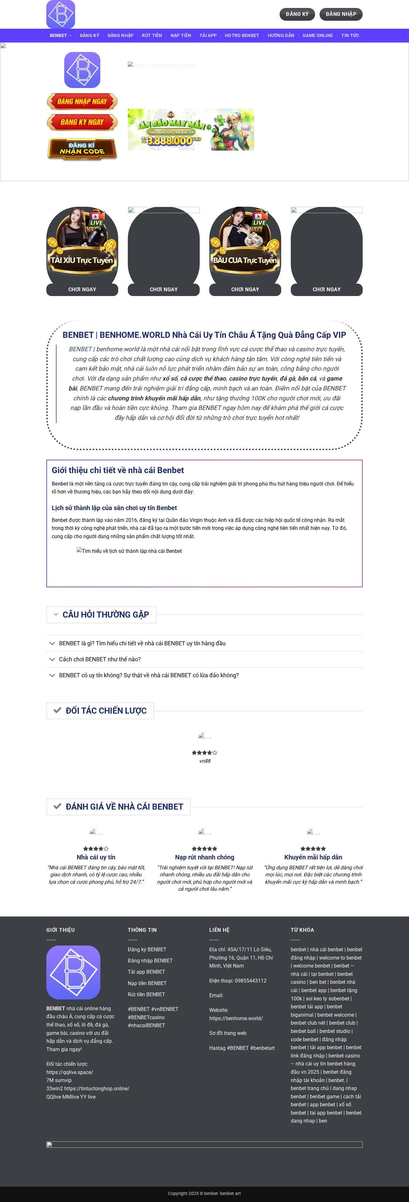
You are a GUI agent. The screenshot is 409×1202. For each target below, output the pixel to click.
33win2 (54, 1089)
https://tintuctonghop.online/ (97, 1089)
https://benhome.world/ (236, 1018)
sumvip (63, 1080)
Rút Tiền (152, 35)
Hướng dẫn (281, 35)
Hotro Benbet (242, 35)
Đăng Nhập (121, 35)
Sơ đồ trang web (227, 1033)
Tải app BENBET (146, 972)
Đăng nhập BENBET (150, 961)
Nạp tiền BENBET (147, 983)
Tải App (208, 35)
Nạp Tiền (181, 35)
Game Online (318, 35)
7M (50, 1080)
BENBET (58, 35)
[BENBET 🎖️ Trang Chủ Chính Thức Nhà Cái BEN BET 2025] (78, 14)
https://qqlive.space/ (69, 1072)
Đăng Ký (89, 35)
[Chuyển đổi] (52, 644)
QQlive (53, 1097)
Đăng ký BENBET (147, 949)
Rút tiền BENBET (146, 994)
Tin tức (350, 35)
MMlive (70, 1097)
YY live (88, 1097)
